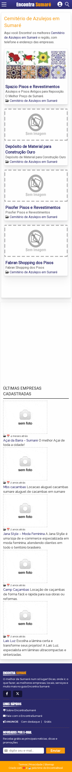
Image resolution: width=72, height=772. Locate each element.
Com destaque (30, 721)
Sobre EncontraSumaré (21, 710)
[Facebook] (7, 694)
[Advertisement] (36, 340)
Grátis (47, 721)
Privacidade (36, 764)
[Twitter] (17, 694)
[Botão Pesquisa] (68, 4)
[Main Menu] (4, 4)
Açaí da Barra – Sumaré (21, 440)
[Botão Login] (59, 4)
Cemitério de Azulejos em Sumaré (33, 101)
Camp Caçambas (16, 590)
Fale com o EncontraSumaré (24, 715)
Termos (22, 764)
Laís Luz (9, 641)
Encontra (33, 4)
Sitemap (49, 764)
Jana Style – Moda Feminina (24, 534)
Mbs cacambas (15, 487)
